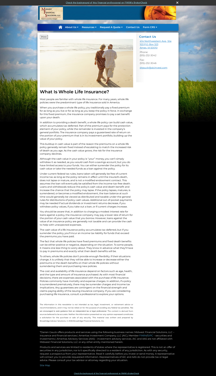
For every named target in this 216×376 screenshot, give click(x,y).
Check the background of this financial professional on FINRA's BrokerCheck (106, 2)
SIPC (150, 335)
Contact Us (132, 27)
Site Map (45, 365)
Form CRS (149, 27)
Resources (88, 27)
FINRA (143, 335)
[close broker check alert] (177, 2)
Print (44, 37)
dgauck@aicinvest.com (153, 67)
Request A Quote (110, 27)
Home (60, 27)
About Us (70, 27)
